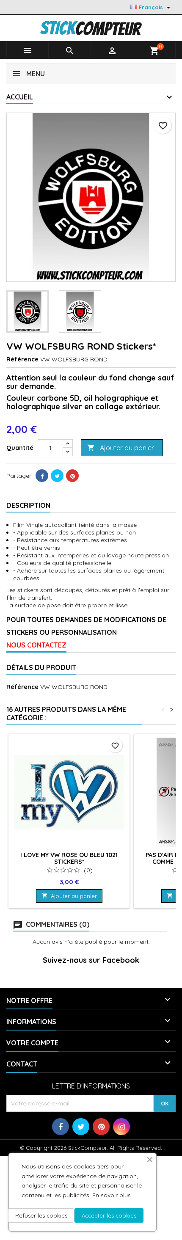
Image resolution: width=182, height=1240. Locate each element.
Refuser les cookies (41, 1215)
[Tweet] (57, 475)
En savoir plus (111, 1195)
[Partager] (42, 475)
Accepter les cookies (109, 1215)
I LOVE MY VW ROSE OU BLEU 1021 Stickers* (69, 858)
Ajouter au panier (120, 448)
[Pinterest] (72, 475)
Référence (22, 359)
